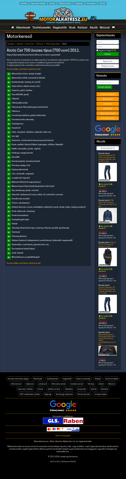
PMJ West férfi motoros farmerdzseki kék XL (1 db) (107, 203)
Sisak (72, 27)
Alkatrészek (23, 27)
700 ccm (39, 44)
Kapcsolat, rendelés (38, 3)
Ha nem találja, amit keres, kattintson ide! (24, 69)
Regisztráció (107, 61)
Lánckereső (107, 104)
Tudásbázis (79, 3)
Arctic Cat (30, 44)
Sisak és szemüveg (83, 379)
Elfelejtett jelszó (107, 66)
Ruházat (82, 27)
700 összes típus (53, 44)
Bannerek (104, 389)
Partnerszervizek (83, 394)
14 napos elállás (100, 394)
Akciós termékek (111, 379)
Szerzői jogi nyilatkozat (64, 394)
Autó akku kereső (107, 118)
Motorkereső (108, 99)
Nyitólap (24, 3)
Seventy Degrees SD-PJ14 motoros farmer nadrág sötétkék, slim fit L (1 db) (107, 290)
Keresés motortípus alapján (18, 379)
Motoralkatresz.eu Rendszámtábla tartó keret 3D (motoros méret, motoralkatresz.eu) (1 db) (107, 339)
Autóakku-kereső (76, 384)
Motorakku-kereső (59, 384)
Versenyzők (91, 3)
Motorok (105, 27)
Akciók (94, 27)
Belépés (108, 54)
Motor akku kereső (108, 113)
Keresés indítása (104, 87)
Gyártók (102, 3)
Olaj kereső (107, 109)
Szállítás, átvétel (65, 3)
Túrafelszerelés (41, 27)
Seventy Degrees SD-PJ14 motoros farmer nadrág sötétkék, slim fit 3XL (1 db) (107, 158)
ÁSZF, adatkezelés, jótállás (30, 394)
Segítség (47, 394)
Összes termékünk (108, 94)
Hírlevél (52, 3)
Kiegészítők (60, 27)
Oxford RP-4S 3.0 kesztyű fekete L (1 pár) (107, 244)
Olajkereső (30, 384)
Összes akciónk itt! (108, 148)
